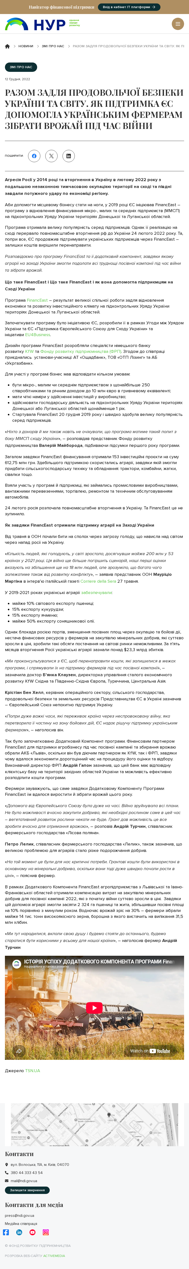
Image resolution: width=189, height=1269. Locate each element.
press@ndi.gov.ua (19, 1215)
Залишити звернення (27, 1190)
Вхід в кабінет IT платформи (126, 7)
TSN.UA (32, 1070)
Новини (25, 46)
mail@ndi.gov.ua (24, 1180)
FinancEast (37, 300)
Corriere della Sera (98, 581)
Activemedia (54, 1256)
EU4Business (37, 334)
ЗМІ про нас (53, 46)
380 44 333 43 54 (27, 1172)
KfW (29, 351)
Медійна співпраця (21, 1223)
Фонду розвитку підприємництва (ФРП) (80, 351)
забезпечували (96, 592)
